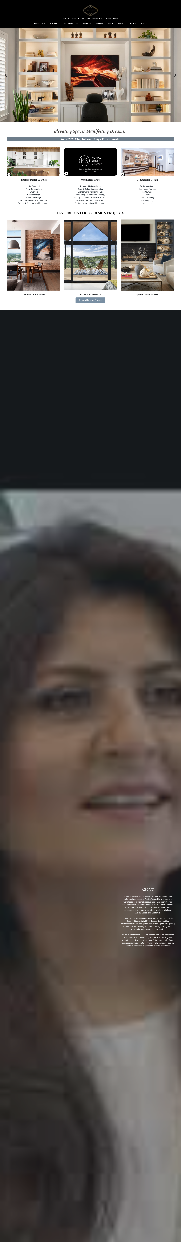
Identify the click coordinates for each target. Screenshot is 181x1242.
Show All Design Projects (90, 300)
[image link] (90, 10)
